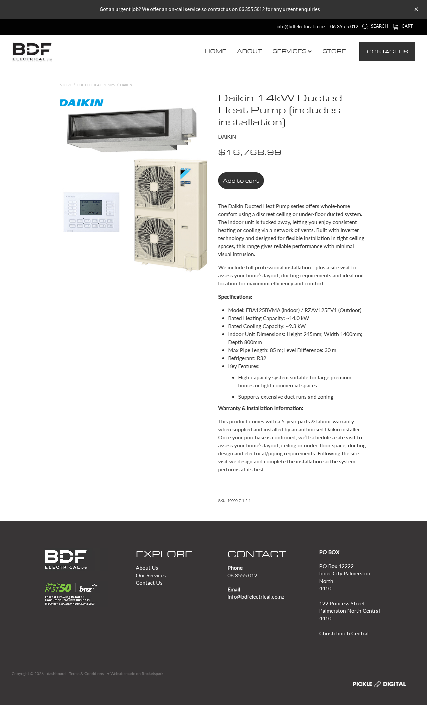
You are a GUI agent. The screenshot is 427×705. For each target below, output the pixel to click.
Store (66, 84)
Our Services (151, 575)
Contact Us (149, 582)
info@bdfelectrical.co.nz (301, 26)
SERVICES (290, 50)
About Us (147, 567)
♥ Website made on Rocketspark (135, 673)
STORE (334, 50)
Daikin (126, 84)
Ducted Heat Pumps (96, 84)
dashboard (56, 673)
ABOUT (249, 50)
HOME (216, 50)
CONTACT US (387, 51)
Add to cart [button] (241, 180)
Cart (407, 26)
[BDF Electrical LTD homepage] (52, 52)
